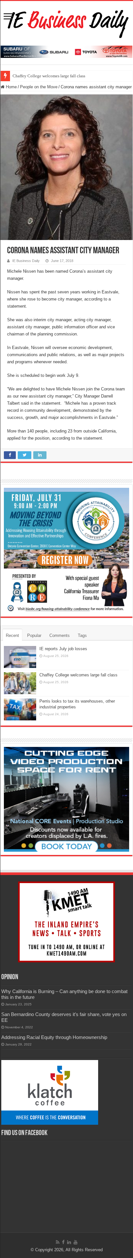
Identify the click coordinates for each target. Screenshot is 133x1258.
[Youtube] (75, 1242)
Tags (82, 635)
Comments (59, 635)
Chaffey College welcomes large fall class (49, 75)
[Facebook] (63, 1242)
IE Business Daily (26, 261)
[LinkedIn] (69, 1242)
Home (11, 86)
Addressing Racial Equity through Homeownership (54, 1037)
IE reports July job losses (63, 648)
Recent (12, 635)
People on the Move (38, 86)
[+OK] (66, 51)
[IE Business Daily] (66, 22)
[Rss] (57, 1242)
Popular (34, 635)
